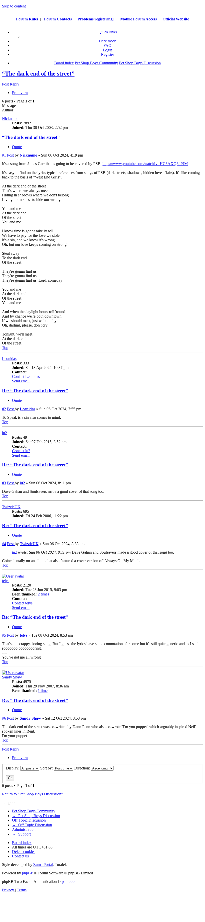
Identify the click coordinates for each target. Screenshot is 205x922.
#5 (4, 635)
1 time (43, 690)
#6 (4, 718)
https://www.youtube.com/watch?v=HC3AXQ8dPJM (145, 164)
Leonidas (9, 358)
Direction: (82, 768)
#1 (4, 155)
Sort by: (47, 768)
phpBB (28, 873)
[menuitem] (108, 45)
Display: (13, 768)
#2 (4, 409)
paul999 (68, 881)
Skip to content (14, 6)
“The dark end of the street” (38, 73)
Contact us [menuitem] (20, 856)
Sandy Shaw (12, 677)
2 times (43, 594)
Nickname (10, 118)
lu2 (4, 433)
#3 (4, 483)
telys (5, 581)
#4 (4, 544)
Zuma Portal (43, 864)
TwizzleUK (11, 507)
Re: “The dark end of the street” (35, 390)
